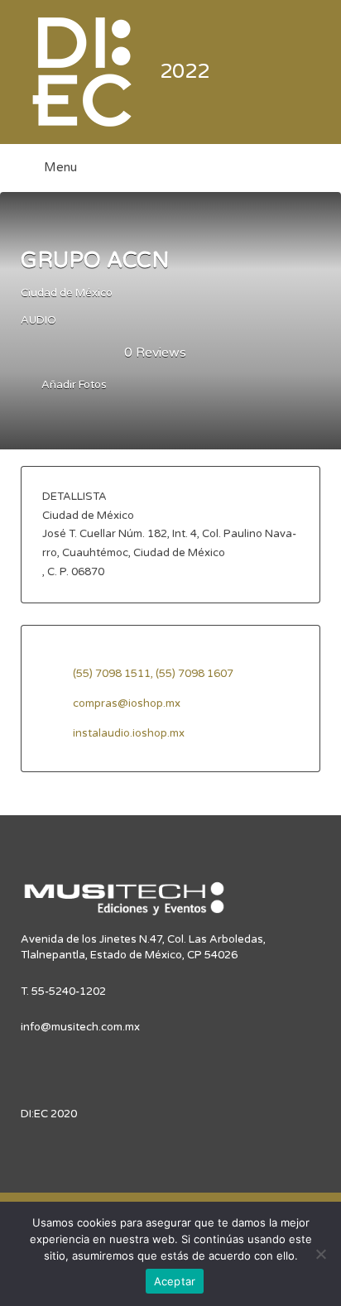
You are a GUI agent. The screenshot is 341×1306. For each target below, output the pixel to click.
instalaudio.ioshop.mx (129, 733)
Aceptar (175, 1281)
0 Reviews (155, 352)
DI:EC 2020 (49, 1114)
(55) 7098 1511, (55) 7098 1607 (153, 673)
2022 (184, 72)
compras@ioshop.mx (126, 703)
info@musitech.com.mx (80, 1027)
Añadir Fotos (73, 385)
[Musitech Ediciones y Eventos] (124, 905)
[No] (320, 1254)
